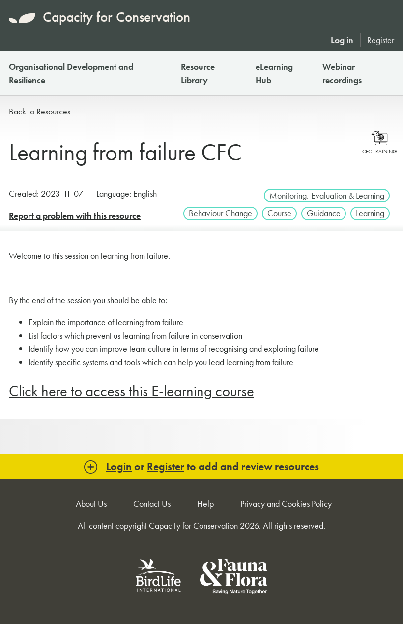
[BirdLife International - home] (159, 578)
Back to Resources (39, 111)
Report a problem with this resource (75, 215)
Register (380, 40)
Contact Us (152, 503)
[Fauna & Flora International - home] (233, 578)
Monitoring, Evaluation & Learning (326, 195)
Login (119, 466)
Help (205, 503)
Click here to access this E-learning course (131, 390)
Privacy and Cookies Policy (286, 503)
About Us (91, 503)
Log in (342, 40)
